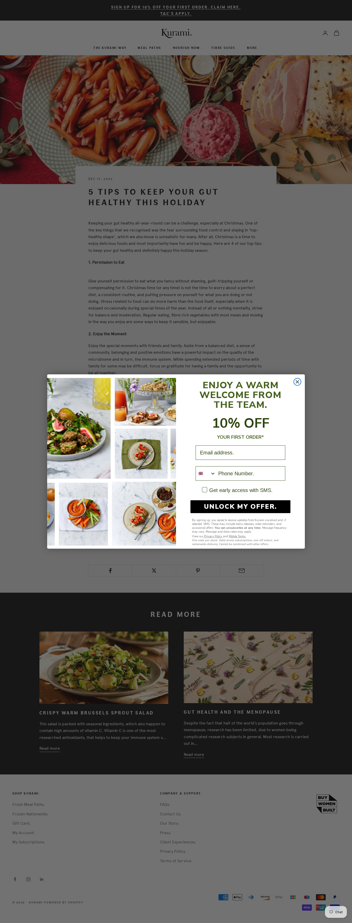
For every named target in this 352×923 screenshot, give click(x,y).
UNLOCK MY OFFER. (240, 506)
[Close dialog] (297, 381)
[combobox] (206, 473)
